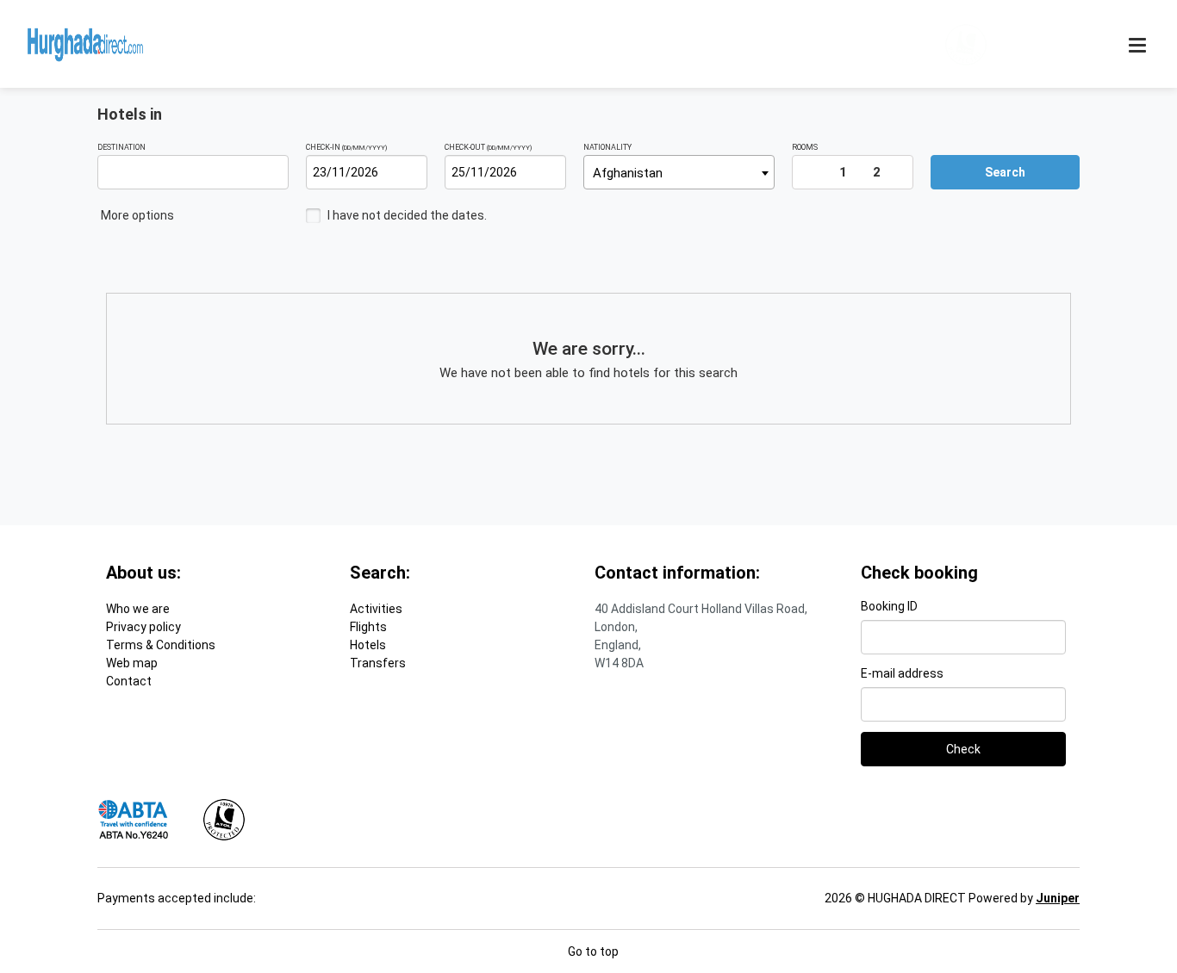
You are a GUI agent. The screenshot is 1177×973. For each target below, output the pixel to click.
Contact (129, 681)
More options (139, 215)
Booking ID (889, 606)
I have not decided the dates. (407, 215)
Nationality (607, 148)
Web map (132, 663)
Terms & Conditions (160, 645)
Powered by (1024, 898)
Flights (368, 627)
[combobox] (679, 172)
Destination (121, 148)
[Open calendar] (418, 172)
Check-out (488, 148)
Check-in (346, 148)
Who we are (138, 609)
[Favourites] (1037, 45)
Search (1005, 172)
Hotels (368, 645)
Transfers (378, 663)
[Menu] (1139, 45)
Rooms (805, 148)
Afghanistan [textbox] (628, 173)
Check (963, 749)
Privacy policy (143, 627)
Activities (376, 609)
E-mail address (902, 673)
